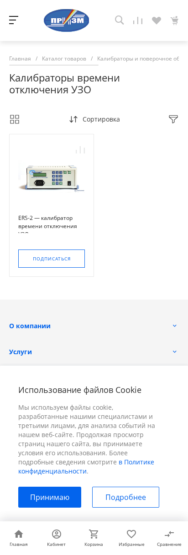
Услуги (20, 351)
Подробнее (125, 497)
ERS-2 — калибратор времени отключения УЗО (47, 226)
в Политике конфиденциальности (86, 466)
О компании (30, 325)
